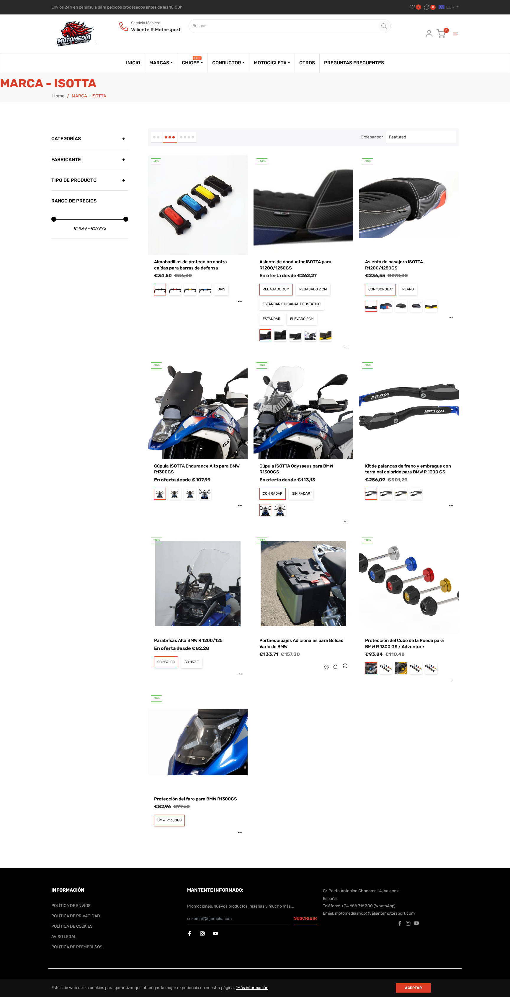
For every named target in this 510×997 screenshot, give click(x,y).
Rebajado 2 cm (313, 289)
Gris (221, 289)
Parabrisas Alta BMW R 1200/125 (188, 640)
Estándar (271, 319)
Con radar (272, 493)
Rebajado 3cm (276, 289)
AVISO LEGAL (63, 936)
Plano (408, 289)
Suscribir (305, 918)
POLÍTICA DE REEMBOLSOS (76, 946)
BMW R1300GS (169, 820)
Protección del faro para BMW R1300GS (195, 799)
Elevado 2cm (302, 319)
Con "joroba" (380, 289)
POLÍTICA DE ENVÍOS (71, 905)
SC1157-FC (166, 662)
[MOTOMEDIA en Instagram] (203, 934)
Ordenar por (372, 137)
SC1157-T (191, 662)
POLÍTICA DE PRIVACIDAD (75, 915)
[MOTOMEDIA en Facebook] (190, 934)
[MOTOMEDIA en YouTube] (216, 934)
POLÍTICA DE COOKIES (72, 926)
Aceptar (413, 988)
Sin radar (301, 493)
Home (58, 96)
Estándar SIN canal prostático (292, 304)
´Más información (252, 987)
